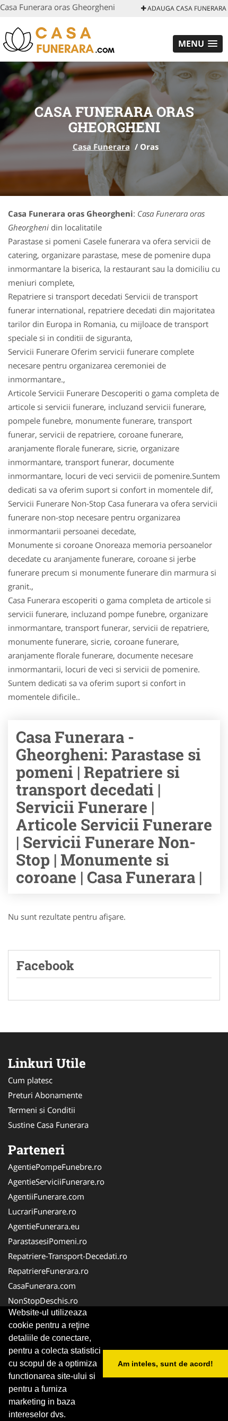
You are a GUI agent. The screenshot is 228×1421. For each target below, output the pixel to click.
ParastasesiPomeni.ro (47, 1241)
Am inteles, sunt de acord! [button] (165, 1363)
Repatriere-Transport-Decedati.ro (67, 1256)
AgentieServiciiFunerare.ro (56, 1181)
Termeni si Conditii (41, 1110)
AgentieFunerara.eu (44, 1226)
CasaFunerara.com (42, 1285)
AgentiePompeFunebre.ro (55, 1166)
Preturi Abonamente (45, 1095)
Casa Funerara (101, 146)
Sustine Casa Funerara (48, 1124)
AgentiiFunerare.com (46, 1196)
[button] (198, 44)
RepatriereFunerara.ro (48, 1271)
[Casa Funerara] (69, 38)
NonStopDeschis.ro (43, 1300)
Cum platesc (30, 1080)
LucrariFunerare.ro (42, 1211)
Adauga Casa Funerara (186, 8)
